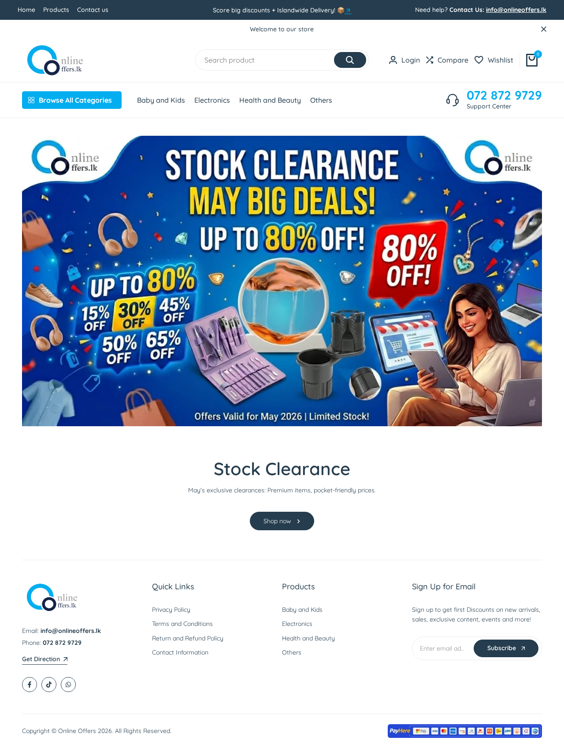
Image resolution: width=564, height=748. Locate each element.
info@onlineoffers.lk (516, 10)
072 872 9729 (504, 95)
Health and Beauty (308, 638)
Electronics (297, 624)
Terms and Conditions (182, 624)
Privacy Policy (171, 610)
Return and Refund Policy (187, 638)
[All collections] (348, 10)
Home (26, 10)
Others (291, 652)
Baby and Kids (302, 610)
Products (56, 10)
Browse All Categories (75, 100)
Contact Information (180, 652)
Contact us (92, 10)
